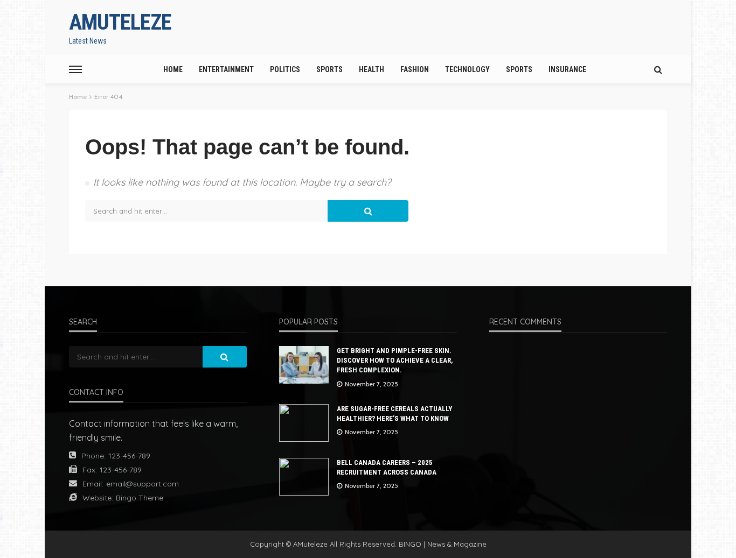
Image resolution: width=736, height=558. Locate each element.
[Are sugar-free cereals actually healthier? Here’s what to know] (304, 423)
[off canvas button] (75, 69)
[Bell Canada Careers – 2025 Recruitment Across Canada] (304, 477)
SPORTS (329, 69)
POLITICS (285, 69)
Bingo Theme (139, 498)
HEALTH (371, 69)
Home (173, 69)
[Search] (658, 69)
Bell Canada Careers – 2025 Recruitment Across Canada (386, 467)
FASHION (414, 69)
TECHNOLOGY (467, 69)
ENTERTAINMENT (226, 69)
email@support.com (142, 484)
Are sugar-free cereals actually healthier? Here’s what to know (394, 413)
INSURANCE (567, 69)
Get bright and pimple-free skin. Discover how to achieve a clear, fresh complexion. (395, 360)
